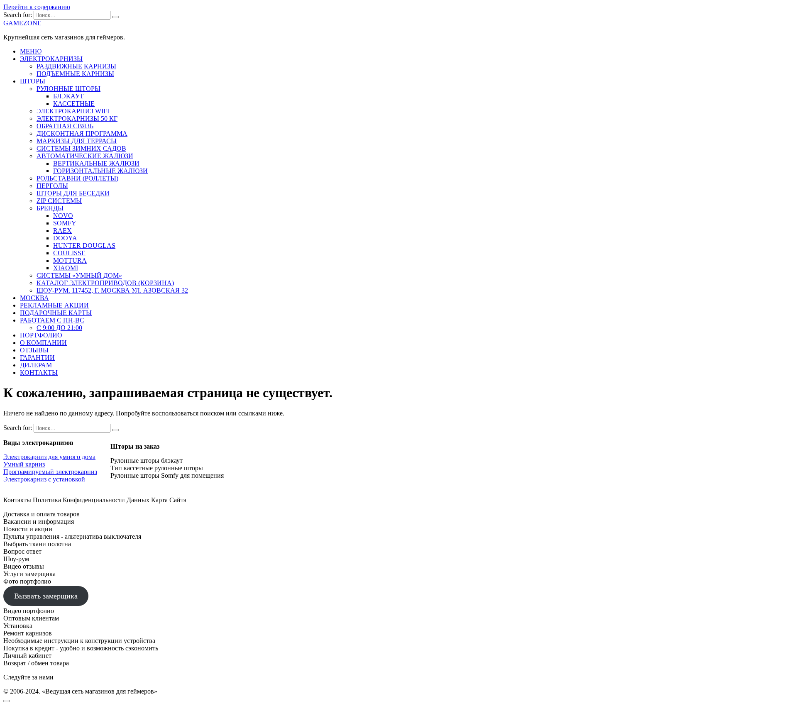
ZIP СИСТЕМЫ (59, 200)
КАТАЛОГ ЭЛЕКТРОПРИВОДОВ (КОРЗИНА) (105, 282)
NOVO (63, 215)
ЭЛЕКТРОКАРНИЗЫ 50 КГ (77, 118)
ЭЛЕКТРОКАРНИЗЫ (51, 58)
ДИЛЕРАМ (36, 365)
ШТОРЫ (32, 81)
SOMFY (64, 223)
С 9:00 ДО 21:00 (59, 327)
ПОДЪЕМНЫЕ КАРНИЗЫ (75, 73)
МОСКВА (34, 297)
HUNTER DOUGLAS (84, 245)
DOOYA (65, 238)
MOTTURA (70, 260)
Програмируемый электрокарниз (50, 471)
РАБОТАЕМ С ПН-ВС (52, 320)
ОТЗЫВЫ (34, 350)
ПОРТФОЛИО (41, 335)
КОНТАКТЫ (39, 372)
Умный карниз (24, 464)
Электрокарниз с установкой (44, 479)
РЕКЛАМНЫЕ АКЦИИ (54, 305)
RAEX (62, 230)
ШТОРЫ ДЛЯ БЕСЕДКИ (73, 193)
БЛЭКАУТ (68, 96)
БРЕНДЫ (50, 208)
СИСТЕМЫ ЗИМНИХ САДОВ (81, 148)
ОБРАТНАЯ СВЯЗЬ (65, 125)
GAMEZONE (22, 23)
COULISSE (69, 253)
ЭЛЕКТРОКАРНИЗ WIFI (73, 111)
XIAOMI (65, 267)
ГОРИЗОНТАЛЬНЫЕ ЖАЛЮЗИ (100, 170)
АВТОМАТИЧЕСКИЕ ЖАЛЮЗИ (85, 155)
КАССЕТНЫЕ (74, 103)
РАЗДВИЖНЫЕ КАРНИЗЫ (76, 66)
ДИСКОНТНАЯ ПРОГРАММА (82, 133)
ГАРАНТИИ (37, 357)
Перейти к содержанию (36, 6)
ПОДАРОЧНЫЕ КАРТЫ (56, 312)
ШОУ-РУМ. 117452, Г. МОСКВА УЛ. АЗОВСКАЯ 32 (112, 290)
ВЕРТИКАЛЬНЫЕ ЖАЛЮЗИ (96, 163)
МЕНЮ (31, 51)
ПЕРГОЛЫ (52, 185)
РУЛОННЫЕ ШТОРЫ (68, 88)
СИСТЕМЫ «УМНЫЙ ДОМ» (79, 275)
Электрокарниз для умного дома (49, 456)
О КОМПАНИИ (43, 342)
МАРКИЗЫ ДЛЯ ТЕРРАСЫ (77, 140)
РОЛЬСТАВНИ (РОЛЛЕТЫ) (77, 178)
